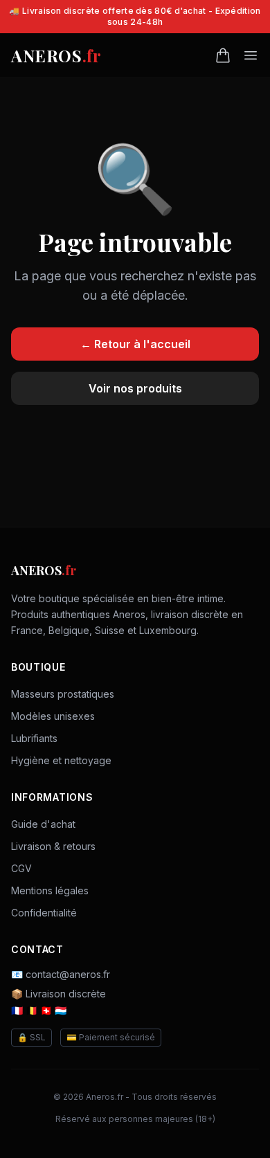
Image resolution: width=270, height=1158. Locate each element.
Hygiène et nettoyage (61, 760)
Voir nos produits (135, 388)
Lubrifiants (34, 738)
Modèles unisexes (53, 716)
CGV (21, 868)
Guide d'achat (43, 824)
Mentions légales (50, 890)
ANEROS (56, 55)
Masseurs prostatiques (62, 694)
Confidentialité (44, 913)
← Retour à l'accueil (135, 344)
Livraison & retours (53, 846)
